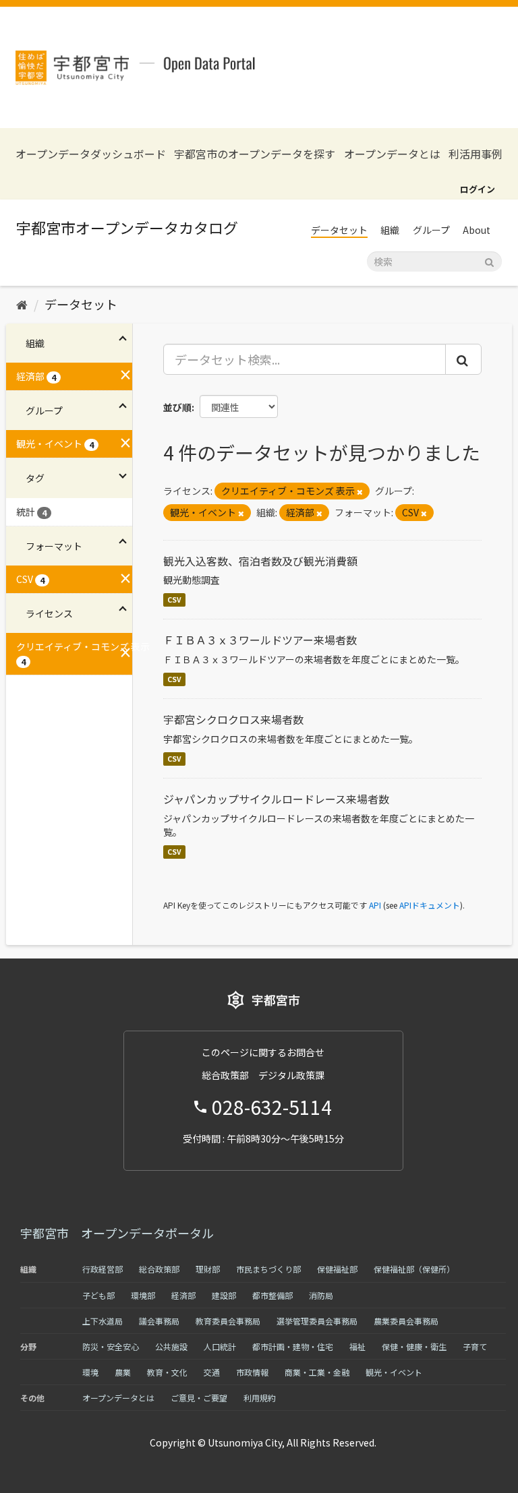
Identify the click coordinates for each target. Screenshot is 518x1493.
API (375, 905)
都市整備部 (272, 1295)
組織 (389, 230)
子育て (475, 1346)
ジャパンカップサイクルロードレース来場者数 (276, 799)
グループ (431, 230)
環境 (90, 1372)
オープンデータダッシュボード (91, 154)
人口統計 (220, 1346)
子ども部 (98, 1295)
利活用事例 (475, 154)
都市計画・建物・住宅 (292, 1346)
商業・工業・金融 (317, 1372)
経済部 (183, 1295)
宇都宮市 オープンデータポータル (117, 1233)
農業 (123, 1372)
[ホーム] (22, 304)
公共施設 (171, 1346)
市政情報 (252, 1372)
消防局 (321, 1295)
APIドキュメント (429, 905)
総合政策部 (159, 1269)
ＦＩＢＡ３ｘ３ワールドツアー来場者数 (260, 640)
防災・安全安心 (110, 1346)
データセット (339, 230)
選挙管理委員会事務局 (317, 1321)
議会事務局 (159, 1321)
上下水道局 (102, 1321)
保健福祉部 (337, 1269)
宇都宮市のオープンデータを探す (254, 154)
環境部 (143, 1295)
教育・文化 (167, 1372)
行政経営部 (102, 1269)
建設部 (224, 1295)
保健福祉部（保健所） (414, 1269)
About (476, 230)
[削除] (360, 491)
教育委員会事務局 (228, 1321)
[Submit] (489, 260)
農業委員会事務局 (406, 1321)
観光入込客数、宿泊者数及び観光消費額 (260, 561)
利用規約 (259, 1397)
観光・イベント (394, 1372)
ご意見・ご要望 (199, 1397)
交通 (212, 1372)
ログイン (477, 189)
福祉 (357, 1346)
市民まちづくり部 (268, 1269)
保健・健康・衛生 (414, 1346)
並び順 (177, 407)
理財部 (208, 1269)
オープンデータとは (392, 154)
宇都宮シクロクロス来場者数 (233, 719)
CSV (174, 600)
